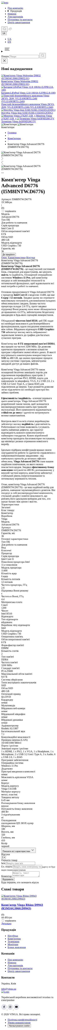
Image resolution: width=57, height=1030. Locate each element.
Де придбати (9, 254)
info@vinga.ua (8, 989)
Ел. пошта (6, 866)
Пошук (5, 56)
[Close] (4, 60)
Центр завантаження (19, 22)
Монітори (13, 944)
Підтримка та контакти (20, 19)
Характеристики (17, 257)
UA (9, 39)
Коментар (6, 876)
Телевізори (13, 941)
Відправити (8, 879)
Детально (6, 923)
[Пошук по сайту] (4, 29)
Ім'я (3, 863)
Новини (12, 13)
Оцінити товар (9, 860)
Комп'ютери (14, 938)
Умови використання (19, 1022)
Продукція (16, 11)
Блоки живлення (17, 947)
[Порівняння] (10, 30)
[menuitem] (32, 39)
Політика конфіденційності (22, 1019)
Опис (4, 257)
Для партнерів (15, 16)
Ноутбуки (13, 935)
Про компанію (15, 8)
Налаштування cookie (19, 1026)
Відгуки (30, 257)
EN (9, 42)
